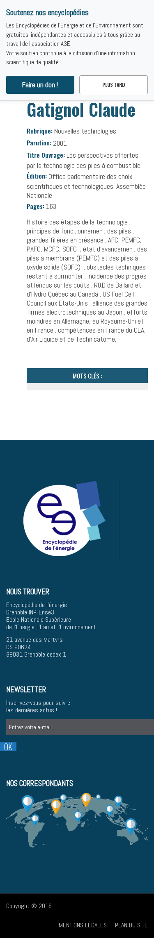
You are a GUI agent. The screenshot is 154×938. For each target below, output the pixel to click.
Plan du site (131, 925)
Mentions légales (83, 925)
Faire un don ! (40, 84)
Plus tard (113, 84)
